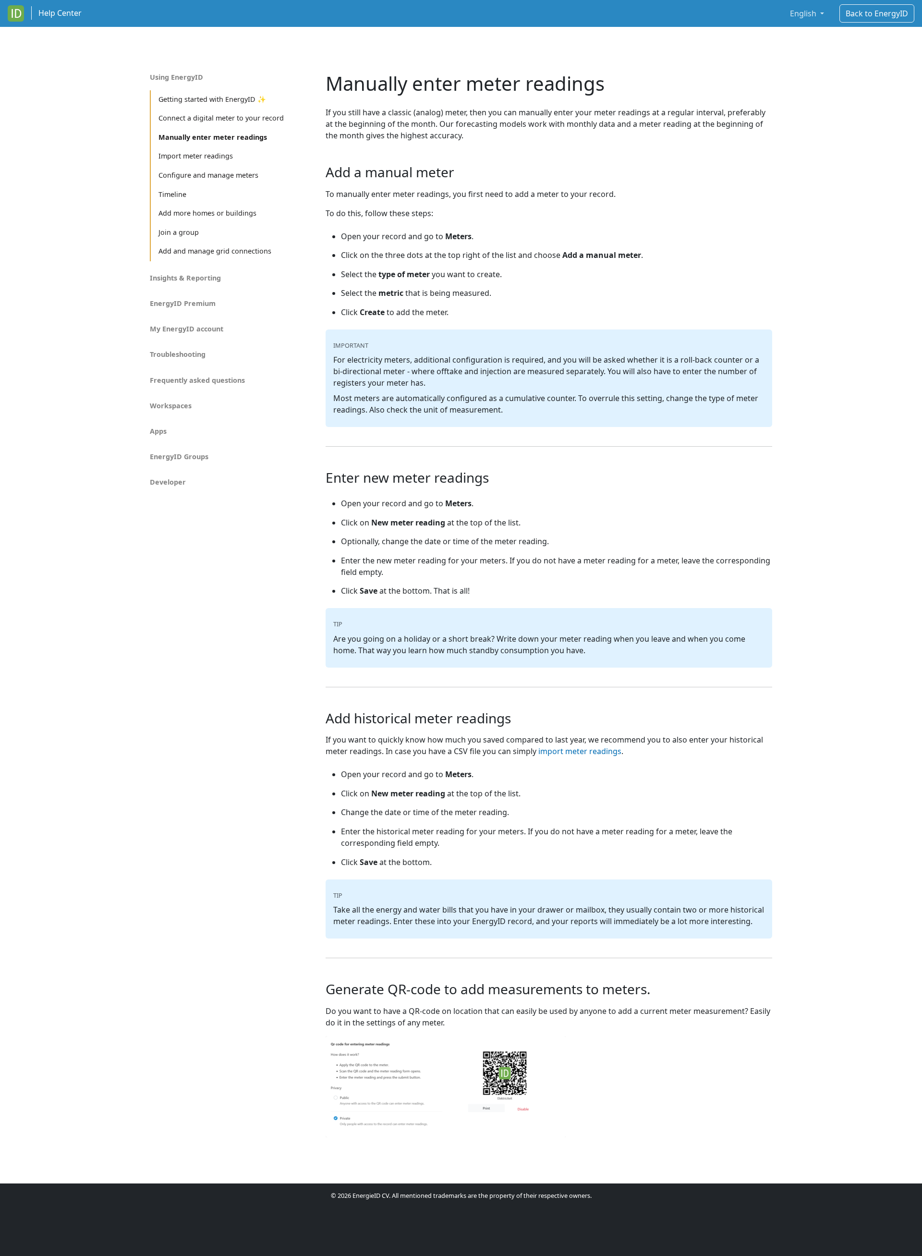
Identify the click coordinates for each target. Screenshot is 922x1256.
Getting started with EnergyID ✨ (212, 99)
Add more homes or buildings (207, 213)
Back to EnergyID (877, 13)
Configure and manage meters (208, 175)
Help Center (60, 13)
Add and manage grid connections (214, 251)
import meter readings (579, 751)
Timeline (172, 194)
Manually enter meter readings (212, 137)
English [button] (804, 13)
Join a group (178, 232)
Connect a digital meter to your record (221, 117)
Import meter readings (195, 155)
